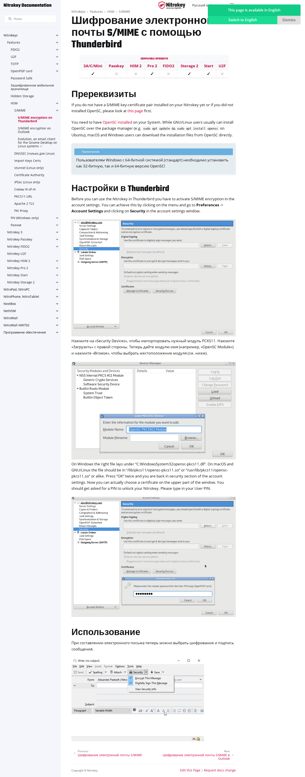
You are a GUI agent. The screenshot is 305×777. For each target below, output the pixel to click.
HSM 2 (136, 65)
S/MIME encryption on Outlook (34, 130)
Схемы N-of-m (25, 189)
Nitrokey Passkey (19, 239)
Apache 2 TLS (24, 203)
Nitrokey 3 (14, 232)
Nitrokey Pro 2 (17, 268)
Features (13, 42)
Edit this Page (190, 770)
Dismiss (289, 19)
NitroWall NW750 (16, 325)
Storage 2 (189, 65)
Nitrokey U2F (16, 253)
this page (135, 110)
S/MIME (20, 110)
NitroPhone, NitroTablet (21, 296)
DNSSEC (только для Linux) (34, 153)
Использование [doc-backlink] (105, 633)
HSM (14, 103)
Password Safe (21, 78)
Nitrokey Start (17, 275)
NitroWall (11, 318)
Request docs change (220, 770)
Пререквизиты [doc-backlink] (103, 95)
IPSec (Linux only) (27, 182)
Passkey (116, 65)
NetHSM (10, 311)
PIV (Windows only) (25, 218)
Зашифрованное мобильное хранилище (32, 87)
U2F (13, 57)
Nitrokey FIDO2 (18, 246)
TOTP (15, 64)
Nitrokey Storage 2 (21, 282)
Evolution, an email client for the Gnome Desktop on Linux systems (37, 142)
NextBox (10, 304)
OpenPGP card (21, 71)
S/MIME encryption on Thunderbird (35, 119)
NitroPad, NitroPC (17, 289)
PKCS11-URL (23, 196)
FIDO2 (15, 49)
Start (208, 65)
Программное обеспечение (25, 332)
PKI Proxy (21, 211)
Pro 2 (152, 65)
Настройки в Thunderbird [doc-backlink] (120, 189)
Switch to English (242, 19)
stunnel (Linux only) (29, 168)
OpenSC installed (117, 122)
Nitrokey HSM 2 (18, 261)
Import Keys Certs (27, 160)
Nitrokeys (11, 35)
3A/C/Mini (93, 65)
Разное (16, 225)
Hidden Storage (22, 96)
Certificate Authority (29, 175)
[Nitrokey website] (172, 5)
